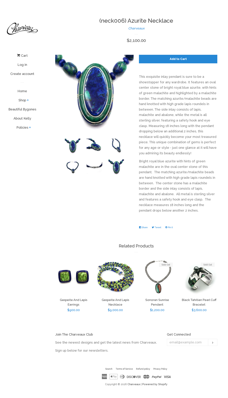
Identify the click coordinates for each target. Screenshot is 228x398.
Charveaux (136, 28)
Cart (24, 55)
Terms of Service (124, 369)
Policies (22, 127)
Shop (22, 100)
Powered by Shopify (154, 384)
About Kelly (22, 118)
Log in (22, 65)
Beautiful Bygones (22, 109)
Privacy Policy (160, 369)
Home (22, 91)
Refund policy (143, 369)
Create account (22, 74)
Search (108, 369)
